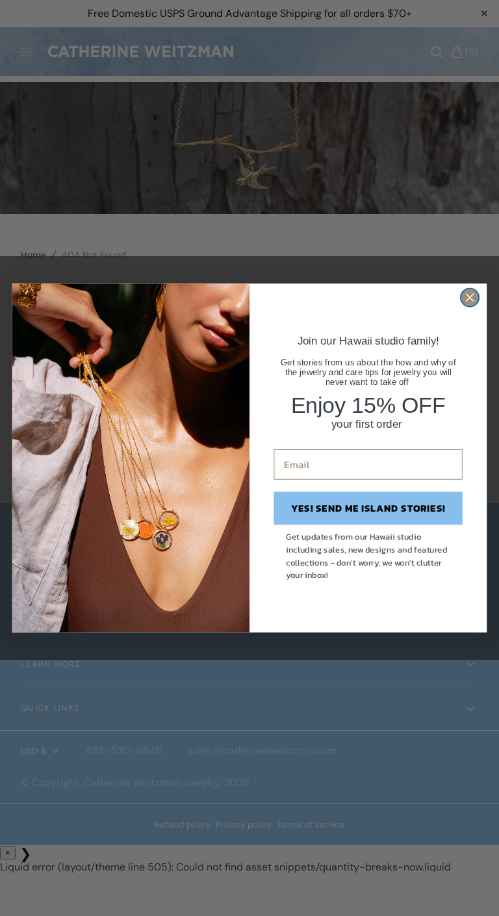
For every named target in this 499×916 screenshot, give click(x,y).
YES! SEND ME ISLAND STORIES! (368, 508)
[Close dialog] (470, 298)
